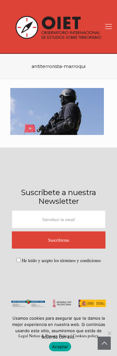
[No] (109, 333)
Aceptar (60, 346)
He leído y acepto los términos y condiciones (61, 260)
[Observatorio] (58, 26)
